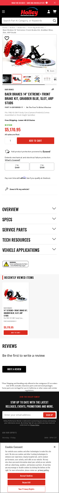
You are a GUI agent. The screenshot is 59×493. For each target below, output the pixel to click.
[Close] (55, 447)
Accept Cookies (26, 475)
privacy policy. (43, 470)
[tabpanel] (15, 309)
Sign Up (49, 415)
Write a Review (14, 369)
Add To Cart (35, 140)
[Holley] (30, 11)
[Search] (54, 21)
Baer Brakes (9, 89)
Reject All (26, 482)
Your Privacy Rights (26, 489)
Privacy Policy (34, 425)
